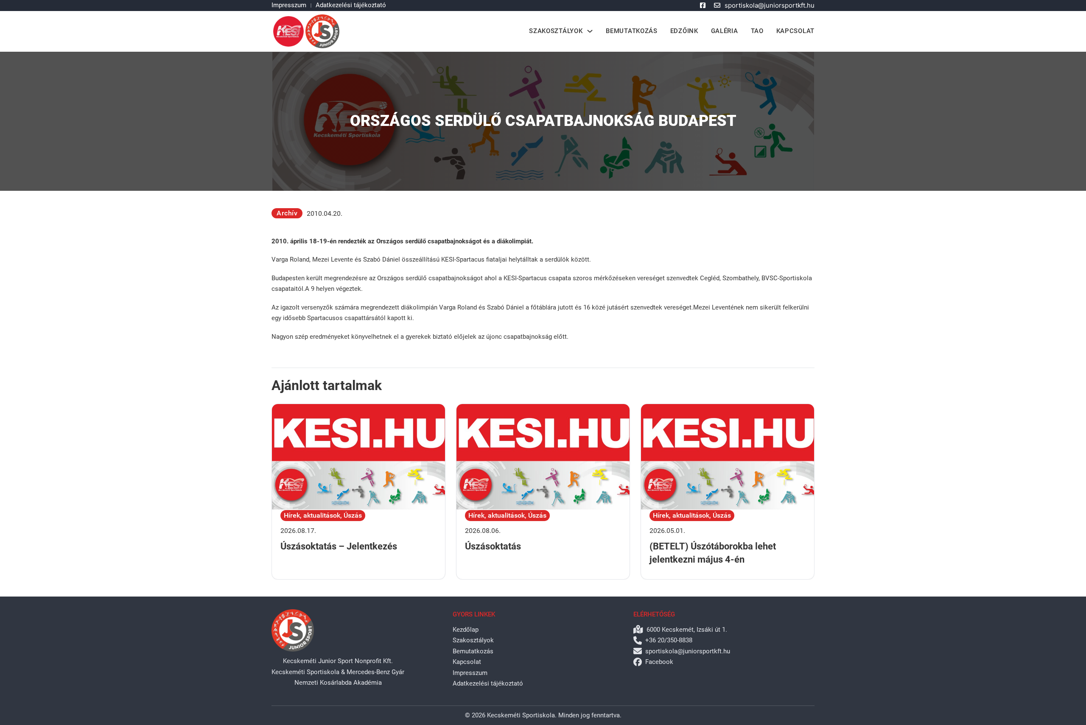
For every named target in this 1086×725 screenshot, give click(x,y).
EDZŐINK (684, 31)
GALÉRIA (724, 31)
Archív (287, 213)
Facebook (659, 662)
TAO (757, 31)
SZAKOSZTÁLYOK (555, 31)
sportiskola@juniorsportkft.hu (769, 5)
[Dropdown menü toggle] (590, 31)
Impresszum (289, 5)
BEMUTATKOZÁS (631, 31)
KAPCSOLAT (795, 31)
